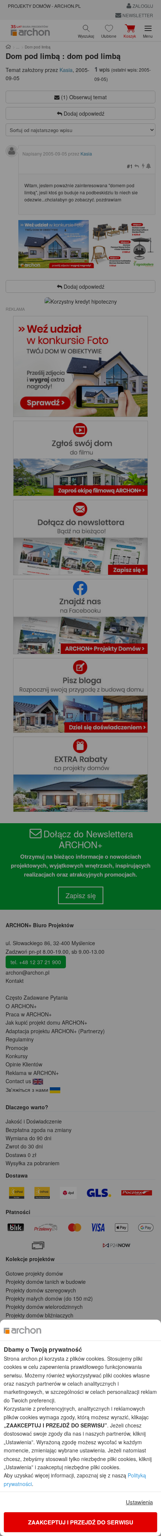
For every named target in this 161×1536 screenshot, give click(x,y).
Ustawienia (139, 1502)
